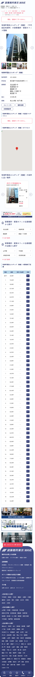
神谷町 (22, 638)
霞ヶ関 (19, 650)
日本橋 (8, 629)
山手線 (5, 251)
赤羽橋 (9, 662)
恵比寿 (8, 647)
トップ (3, 11)
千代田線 (4, 619)
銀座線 (19, 613)
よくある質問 (20, 578)
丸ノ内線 (14, 616)
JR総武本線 (6, 255)
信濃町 (3, 659)
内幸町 (13, 629)
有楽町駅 (13, 87)
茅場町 (26, 647)
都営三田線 (26, 616)
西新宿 (25, 635)
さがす (4, 675)
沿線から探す (5, 557)
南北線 (8, 616)
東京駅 (12, 93)
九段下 (13, 647)
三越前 (19, 653)
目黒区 (17, 600)
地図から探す (23, 557)
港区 (13, 600)
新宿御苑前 (28, 638)
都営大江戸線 (5, 613)
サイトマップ (19, 588)
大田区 (8, 603)
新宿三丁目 (17, 659)
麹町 (8, 644)
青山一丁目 (19, 635)
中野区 (27, 600)
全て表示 (7, 238)
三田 (24, 653)
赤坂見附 (9, 635)
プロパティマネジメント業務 (15, 565)
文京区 (8, 600)
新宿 (3, 641)
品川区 (22, 600)
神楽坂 (29, 659)
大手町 (22, 632)
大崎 (26, 632)
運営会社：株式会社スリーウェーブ (11, 570)
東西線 (19, 616)
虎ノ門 (3, 647)
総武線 (3, 616)
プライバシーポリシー (7, 568)
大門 (19, 662)
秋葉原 (21, 641)
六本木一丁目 (5, 668)
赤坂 (14, 635)
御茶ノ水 (23, 644)
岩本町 (24, 650)
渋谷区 (3, 603)
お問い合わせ (5, 588)
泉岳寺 (14, 662)
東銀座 (18, 629)
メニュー (29, 675)
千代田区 (23, 11)
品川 (14, 626)
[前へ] (2, 194)
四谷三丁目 (5, 656)
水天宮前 (4, 662)
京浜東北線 (22, 255)
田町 (23, 629)
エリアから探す (14, 557)
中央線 (21, 251)
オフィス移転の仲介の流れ (9, 578)
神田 (18, 638)
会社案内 (4, 565)
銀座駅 (12, 89)
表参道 (18, 626)
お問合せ (23, 675)
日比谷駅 (13, 84)
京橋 (21, 647)
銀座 (18, 647)
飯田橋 (23, 626)
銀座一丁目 (5, 653)
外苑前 (3, 650)
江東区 (29, 597)
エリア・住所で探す (13, 11)
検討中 (16, 675)
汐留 (10, 656)
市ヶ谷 (26, 641)
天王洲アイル (5, 632)
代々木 (3, 635)
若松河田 (20, 656)
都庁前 (27, 662)
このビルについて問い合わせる (13, 544)
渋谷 (16, 641)
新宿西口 (23, 659)
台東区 (24, 597)
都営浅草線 (17, 619)
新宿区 (9, 597)
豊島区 (19, 597)
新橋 (7, 641)
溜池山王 (4, 626)
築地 (23, 662)
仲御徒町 (12, 632)
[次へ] (30, 194)
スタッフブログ (6, 580)
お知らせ (12, 588)
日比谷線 (21, 610)
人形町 (8, 638)
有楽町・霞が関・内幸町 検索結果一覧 (14, 13)
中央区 (14, 597)
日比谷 (3, 665)
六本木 (23, 665)
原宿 (10, 653)
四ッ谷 (3, 644)
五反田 (29, 644)
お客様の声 (29, 578)
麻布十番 (12, 665)
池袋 (17, 632)
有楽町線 (24, 613)
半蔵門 (28, 626)
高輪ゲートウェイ (15, 644)
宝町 (8, 665)
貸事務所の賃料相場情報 (17, 580)
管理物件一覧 (28, 565)
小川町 (25, 656)
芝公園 (14, 656)
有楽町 (18, 665)
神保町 (13, 638)
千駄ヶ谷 (9, 650)
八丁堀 (3, 629)
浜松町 (9, 626)
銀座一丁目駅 (14, 91)
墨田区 (3, 600)
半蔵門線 (10, 619)
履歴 (11, 675)
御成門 (14, 653)
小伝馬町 (11, 641)
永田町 (14, 650)
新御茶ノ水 (10, 659)
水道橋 (3, 638)
